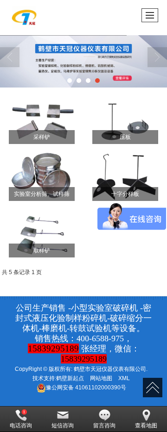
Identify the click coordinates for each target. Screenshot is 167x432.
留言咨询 (104, 425)
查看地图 (146, 425)
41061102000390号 (86, 387)
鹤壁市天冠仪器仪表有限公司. (111, 369)
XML (124, 378)
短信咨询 (62, 425)
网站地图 (101, 378)
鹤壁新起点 (70, 378)
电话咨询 (21, 425)
